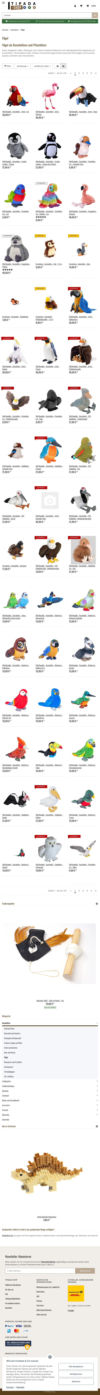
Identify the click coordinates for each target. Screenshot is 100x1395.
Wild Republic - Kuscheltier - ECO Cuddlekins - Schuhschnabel (80, 417)
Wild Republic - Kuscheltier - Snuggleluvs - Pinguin (16, 265)
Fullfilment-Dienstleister (13, 1285)
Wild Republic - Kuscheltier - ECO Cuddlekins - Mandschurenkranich (80, 517)
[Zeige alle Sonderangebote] (97, 903)
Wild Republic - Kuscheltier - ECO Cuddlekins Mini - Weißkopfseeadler (47, 567)
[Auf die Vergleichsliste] (20, 86)
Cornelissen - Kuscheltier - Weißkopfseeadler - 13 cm (44, 318)
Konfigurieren (76, 1374)
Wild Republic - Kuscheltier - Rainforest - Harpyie (82, 666)
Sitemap (39, 1300)
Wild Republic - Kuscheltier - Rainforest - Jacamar (82, 716)
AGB (37, 1296)
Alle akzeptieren (76, 1366)
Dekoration (5, 1114)
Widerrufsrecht (41, 1314)
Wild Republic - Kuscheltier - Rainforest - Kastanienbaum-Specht (15, 766)
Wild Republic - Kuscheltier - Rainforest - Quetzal (15, 866)
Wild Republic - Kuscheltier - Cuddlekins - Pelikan (49, 816)
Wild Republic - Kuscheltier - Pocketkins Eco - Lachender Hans (82, 163)
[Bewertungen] (41, 216)
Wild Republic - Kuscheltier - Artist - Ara (15, 111)
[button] (75, 5)
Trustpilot (71, 1310)
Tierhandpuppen (9, 1071)
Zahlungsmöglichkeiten (12, 1298)
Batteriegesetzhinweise (44, 1310)
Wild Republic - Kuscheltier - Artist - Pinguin (48, 367)
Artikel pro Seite (41, 66)
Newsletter (8, 1307)
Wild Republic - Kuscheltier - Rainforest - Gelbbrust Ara (49, 666)
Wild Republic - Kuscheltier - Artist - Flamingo (48, 113)
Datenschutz (20, 1387)
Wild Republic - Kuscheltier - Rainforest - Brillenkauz (15, 666)
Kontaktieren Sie (7, 1235)
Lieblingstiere (6, 1081)
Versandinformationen (12, 1303)
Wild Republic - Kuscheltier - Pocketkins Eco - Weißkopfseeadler (15, 417)
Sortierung (21, 66)
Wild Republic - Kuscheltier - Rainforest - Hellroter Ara (15, 716)
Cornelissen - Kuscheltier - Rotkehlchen (15, 316)
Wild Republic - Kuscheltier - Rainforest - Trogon (82, 816)
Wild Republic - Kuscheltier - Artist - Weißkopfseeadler (81, 367)
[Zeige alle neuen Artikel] (97, 1126)
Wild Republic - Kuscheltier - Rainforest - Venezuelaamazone (82, 766)
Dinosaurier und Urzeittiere (13, 1062)
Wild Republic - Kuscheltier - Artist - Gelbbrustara (81, 318)
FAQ (6, 1294)
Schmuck (5, 1110)
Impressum (10, 1387)
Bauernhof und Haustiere (12, 1033)
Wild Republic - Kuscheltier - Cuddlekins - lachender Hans (16, 467)
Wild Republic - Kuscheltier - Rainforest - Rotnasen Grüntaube (82, 617)
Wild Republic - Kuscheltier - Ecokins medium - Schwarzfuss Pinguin (48, 163)
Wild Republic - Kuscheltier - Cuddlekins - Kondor (16, 816)
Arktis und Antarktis (10, 1047)
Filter (8, 66)
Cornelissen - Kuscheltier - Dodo (79, 264)
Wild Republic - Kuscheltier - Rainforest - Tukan (49, 766)
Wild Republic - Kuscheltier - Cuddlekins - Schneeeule (49, 866)
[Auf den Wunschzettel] (27, 86)
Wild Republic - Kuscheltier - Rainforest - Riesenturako (49, 617)
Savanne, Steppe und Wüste (13, 1043)
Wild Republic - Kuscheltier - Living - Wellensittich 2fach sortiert (14, 617)
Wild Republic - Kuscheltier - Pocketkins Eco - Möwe (82, 866)
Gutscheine (5, 1119)
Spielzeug (5, 1090)
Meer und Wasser (9, 1052)
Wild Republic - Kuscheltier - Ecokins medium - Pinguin (14, 163)
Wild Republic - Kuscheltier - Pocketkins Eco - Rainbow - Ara (49, 212)
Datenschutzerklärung (48, 1261)
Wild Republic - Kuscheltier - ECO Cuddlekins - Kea (80, 467)
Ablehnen (76, 1381)
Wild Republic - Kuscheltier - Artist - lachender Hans (48, 517)
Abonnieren (85, 1271)
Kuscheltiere (6, 1023)
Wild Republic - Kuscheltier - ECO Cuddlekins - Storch (13, 517)
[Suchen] (95, 15)
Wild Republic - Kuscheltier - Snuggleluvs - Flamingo (83, 212)
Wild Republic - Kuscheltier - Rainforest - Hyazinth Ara (49, 716)
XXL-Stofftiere (9, 1076)
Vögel (6, 1057)
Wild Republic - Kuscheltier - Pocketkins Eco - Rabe (49, 417)
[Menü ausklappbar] (3, 1)
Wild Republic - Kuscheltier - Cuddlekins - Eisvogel (49, 467)
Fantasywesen (8, 1067)
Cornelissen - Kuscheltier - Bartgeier (14, 565)
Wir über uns (9, 1289)
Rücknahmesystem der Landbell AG (47, 1287)
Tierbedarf (5, 1095)
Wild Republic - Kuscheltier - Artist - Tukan (83, 111)
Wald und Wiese (9, 1028)
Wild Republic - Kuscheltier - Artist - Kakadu (14, 367)
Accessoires (6, 1105)
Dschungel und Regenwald (12, 1038)
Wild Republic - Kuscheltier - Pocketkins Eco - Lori (15, 212)
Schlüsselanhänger (8, 1086)
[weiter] (95, 73)
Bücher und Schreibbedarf (10, 1100)
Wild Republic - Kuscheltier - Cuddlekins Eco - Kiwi (82, 567)
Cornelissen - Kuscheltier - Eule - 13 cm (49, 264)
